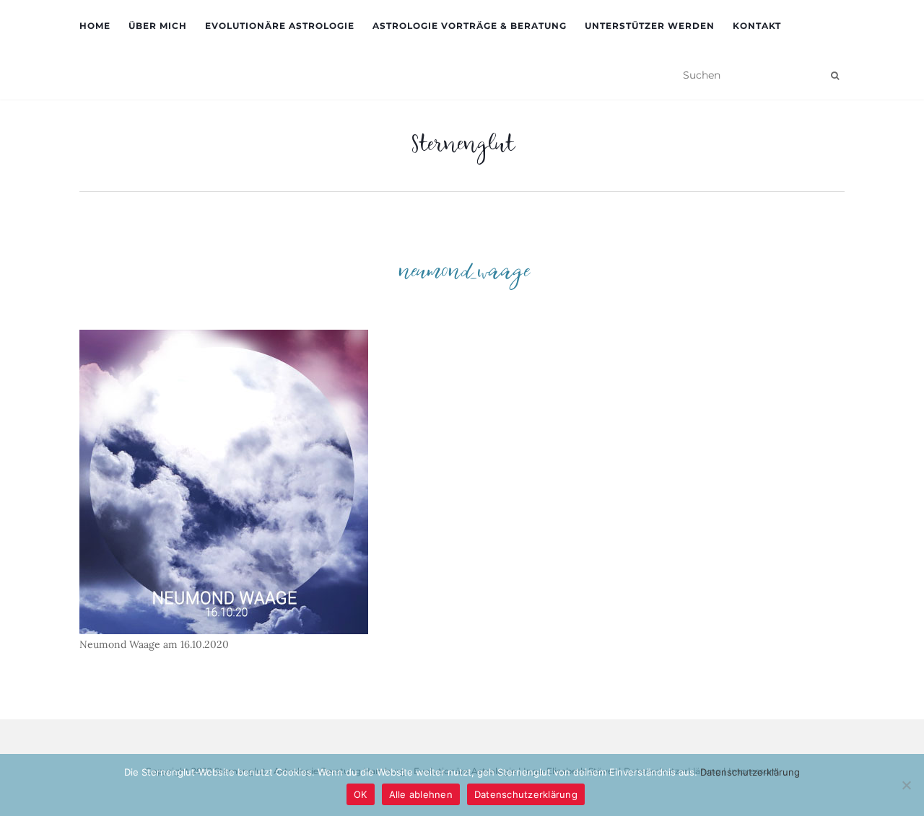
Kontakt (757, 25)
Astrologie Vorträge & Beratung (469, 25)
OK (360, 794)
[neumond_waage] (223, 480)
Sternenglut (462, 148)
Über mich (157, 25)
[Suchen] (835, 76)
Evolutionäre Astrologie (279, 25)
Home (94, 25)
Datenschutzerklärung (750, 772)
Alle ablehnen (421, 794)
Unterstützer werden (650, 25)
